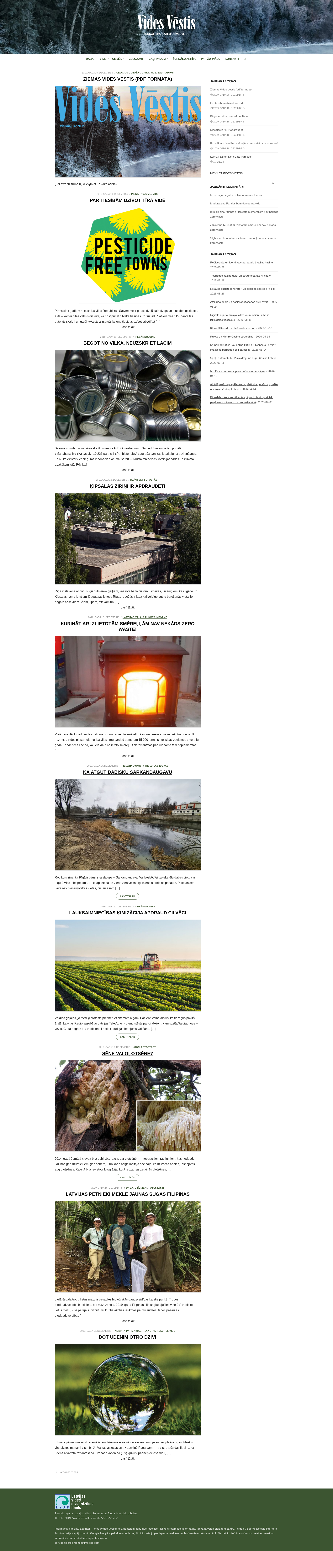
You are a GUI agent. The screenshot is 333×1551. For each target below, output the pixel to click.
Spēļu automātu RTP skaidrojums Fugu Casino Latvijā (243, 357)
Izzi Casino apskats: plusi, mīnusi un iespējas (237, 371)
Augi (136, 1047)
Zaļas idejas (159, 766)
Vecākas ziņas (69, 1472)
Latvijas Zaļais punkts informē (145, 617)
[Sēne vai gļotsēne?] (128, 1106)
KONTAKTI (232, 58)
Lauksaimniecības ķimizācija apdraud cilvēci (127, 912)
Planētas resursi (155, 1331)
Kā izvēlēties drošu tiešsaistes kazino (232, 328)
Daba (90, 58)
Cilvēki (117, 58)
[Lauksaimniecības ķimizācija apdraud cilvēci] (128, 966)
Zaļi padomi (157, 58)
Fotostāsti (152, 479)
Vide (103, 58)
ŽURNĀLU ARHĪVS (184, 58)
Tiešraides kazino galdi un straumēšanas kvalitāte (240, 275)
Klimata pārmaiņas (128, 1331)
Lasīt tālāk (127, 896)
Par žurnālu (210, 58)
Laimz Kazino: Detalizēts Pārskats (230, 156)
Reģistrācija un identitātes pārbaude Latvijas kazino (241, 262)
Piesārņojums (141, 194)
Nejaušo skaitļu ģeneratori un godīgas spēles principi (242, 288)
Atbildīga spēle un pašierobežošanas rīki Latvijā (239, 301)
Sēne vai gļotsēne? (127, 1053)
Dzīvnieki (136, 479)
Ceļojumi (136, 58)
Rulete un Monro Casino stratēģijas (231, 336)
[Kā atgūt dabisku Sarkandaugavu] (128, 825)
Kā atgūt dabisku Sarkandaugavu (127, 772)
